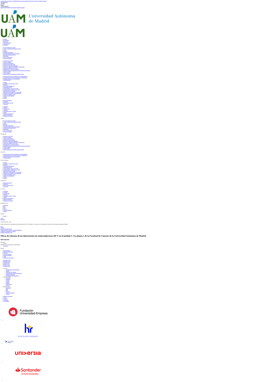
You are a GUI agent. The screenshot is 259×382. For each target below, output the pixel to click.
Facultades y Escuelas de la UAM (10, 83)
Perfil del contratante (10, 274)
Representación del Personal (9, 90)
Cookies (5, 297)
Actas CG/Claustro (7, 254)
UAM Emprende (6, 80)
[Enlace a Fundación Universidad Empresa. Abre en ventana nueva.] (28, 320)
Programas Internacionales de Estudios (11, 53)
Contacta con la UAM (8, 116)
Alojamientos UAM (7, 87)
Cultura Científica (7, 71)
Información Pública (7, 115)
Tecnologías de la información (12, 275)
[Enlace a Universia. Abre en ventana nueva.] (28, 361)
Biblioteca (5, 2)
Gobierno (5, 107)
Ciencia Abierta (6, 73)
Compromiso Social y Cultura (9, 111)
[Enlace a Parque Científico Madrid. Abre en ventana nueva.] (9, 343)
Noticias (5, 97)
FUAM (7, 285)
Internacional (6, 44)
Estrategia (5, 110)
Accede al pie (31, 1)
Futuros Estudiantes (17, 7)
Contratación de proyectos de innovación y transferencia (15, 77)
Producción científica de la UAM (10, 68)
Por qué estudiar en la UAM (9, 47)
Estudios (5, 39)
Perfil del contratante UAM (6, 232)
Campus (5, 82)
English (2, 5)
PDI (6, 7)
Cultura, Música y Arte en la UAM (10, 88)
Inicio (2, 226)
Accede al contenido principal (40, 1)
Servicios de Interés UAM (6, 229)
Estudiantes (3, 7)
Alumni (23, 7)
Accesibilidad (6, 301)
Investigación (6, 40)
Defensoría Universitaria (8, 257)
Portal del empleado (7, 255)
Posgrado (5, 51)
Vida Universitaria (7, 42)
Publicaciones (9, 284)
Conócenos (5, 104)
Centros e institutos (7, 62)
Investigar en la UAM (8, 60)
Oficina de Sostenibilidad (8, 95)
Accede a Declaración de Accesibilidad (9, 1)
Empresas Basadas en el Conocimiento (11, 78)
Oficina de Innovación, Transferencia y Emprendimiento (15, 76)
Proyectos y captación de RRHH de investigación (13, 66)
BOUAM (5, 253)
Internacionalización (7, 100)
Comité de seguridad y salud (9, 94)
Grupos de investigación (8, 63)
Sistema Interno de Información (12, 269)
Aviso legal (5, 300)
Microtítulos (5, 56)
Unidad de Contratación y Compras (8, 231)
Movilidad (5, 101)
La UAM (5, 45)
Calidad (5, 112)
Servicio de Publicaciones (8, 86)
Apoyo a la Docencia (7, 57)
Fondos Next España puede (9, 64)
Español (2, 3)
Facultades (8, 278)
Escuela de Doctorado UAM (9, 54)
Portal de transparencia (8, 251)
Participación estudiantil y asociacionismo (12, 93)
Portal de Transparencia (8, 113)
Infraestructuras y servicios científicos (11, 69)
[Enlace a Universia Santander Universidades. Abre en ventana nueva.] (28, 380)
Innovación (5, 41)
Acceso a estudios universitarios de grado (12, 48)
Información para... (4, 6)
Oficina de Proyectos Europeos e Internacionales (13, 74)
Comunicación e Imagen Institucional (14, 273)
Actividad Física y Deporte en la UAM (11, 89)
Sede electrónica (6, 250)
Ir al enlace (5, 246)
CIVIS (2, 2)
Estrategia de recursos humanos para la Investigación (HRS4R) (16, 70)
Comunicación (6, 108)
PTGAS (11, 7)
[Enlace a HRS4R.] (28, 339)
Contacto (5, 298)
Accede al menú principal (22, 1)
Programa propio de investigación (10, 65)
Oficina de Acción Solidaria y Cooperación (12, 92)
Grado (4, 50)
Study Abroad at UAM (8, 103)
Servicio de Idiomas (7, 58)
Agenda (5, 98)
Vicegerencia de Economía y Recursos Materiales (11, 230)
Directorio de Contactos (11, 272)
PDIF (8, 7)
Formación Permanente (8, 52)
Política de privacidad (7, 296)
